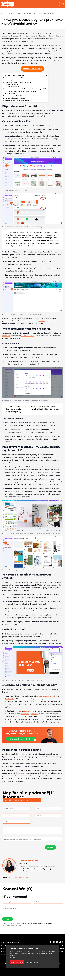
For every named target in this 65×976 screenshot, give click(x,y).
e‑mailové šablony (27, 336)
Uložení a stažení (10, 93)
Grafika (10, 877)
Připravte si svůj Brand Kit (14, 78)
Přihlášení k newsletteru (11, 942)
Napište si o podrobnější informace (17, 100)
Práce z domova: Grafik (32, 69)
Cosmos (26, 711)
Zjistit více (12, 957)
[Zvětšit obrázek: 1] (60, 159)
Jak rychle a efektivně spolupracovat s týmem (21, 91)
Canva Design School (47, 696)
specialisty (21, 773)
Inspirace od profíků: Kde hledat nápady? (19, 96)
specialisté (41, 321)
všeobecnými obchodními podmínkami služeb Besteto (36, 923)
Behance (34, 714)
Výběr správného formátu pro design (18, 82)
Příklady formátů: (12, 84)
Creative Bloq (10, 699)
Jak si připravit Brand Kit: (15, 80)
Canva (22, 877)
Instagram (25, 714)
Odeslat (7, 919)
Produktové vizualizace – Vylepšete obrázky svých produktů (26, 89)
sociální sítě (6, 336)
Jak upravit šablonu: (13, 86)
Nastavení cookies (32, 962)
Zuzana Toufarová (28, 860)
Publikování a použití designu (14, 98)
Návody (27, 877)
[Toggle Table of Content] (45, 75)
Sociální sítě (16, 877)
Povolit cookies (17, 962)
